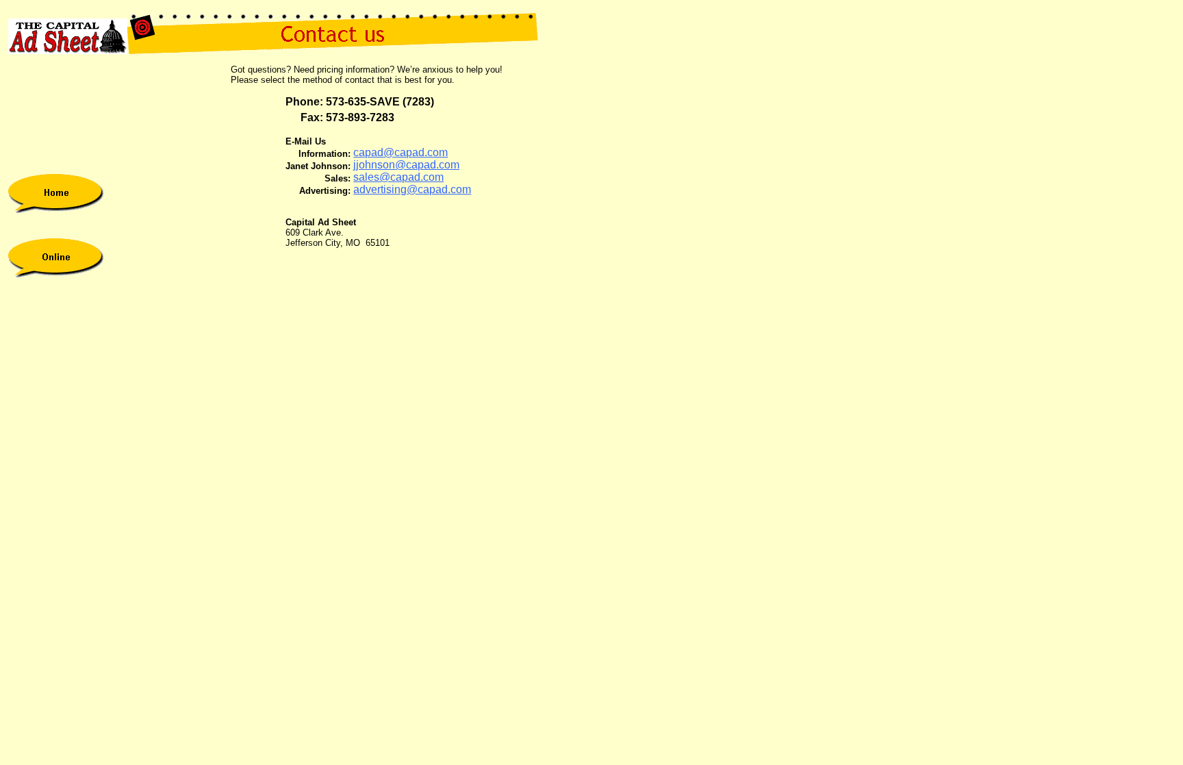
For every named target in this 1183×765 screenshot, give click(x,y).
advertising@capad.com (412, 189)
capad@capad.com (400, 152)
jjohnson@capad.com (406, 165)
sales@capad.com (398, 177)
